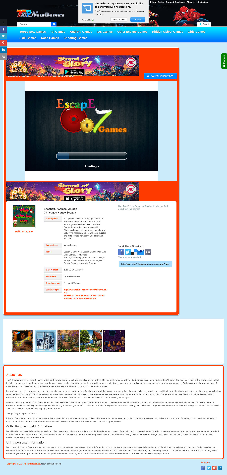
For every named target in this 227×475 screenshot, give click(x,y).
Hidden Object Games (167, 31)
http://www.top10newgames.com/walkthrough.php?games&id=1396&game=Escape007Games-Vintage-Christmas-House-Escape (85, 294)
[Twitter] (209, 468)
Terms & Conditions (175, 2)
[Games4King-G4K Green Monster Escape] (68, 340)
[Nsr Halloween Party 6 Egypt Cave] (114, 340)
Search (206, 24)
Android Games (81, 31)
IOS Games (105, 31)
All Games (58, 31)
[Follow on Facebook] (3, 29)
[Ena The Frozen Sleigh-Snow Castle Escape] (45, 340)
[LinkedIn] (220, 468)
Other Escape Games (132, 31)
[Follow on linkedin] (3, 49)
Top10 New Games (32, 31)
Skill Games (27, 38)
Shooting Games (75, 38)
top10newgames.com (51, 464)
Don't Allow (118, 19)
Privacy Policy (157, 2)
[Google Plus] (214, 468)
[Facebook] (203, 468)
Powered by (87, 20)
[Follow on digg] (3, 56)
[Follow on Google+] (3, 43)
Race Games (50, 38)
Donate (224, 60)
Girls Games (196, 31)
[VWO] (95, 20)
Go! (55, 24)
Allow (138, 19)
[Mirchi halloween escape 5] (91, 340)
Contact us (202, 2)
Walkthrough (23, 231)
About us (191, 2)
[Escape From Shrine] (22, 340)
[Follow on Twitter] (3, 36)
